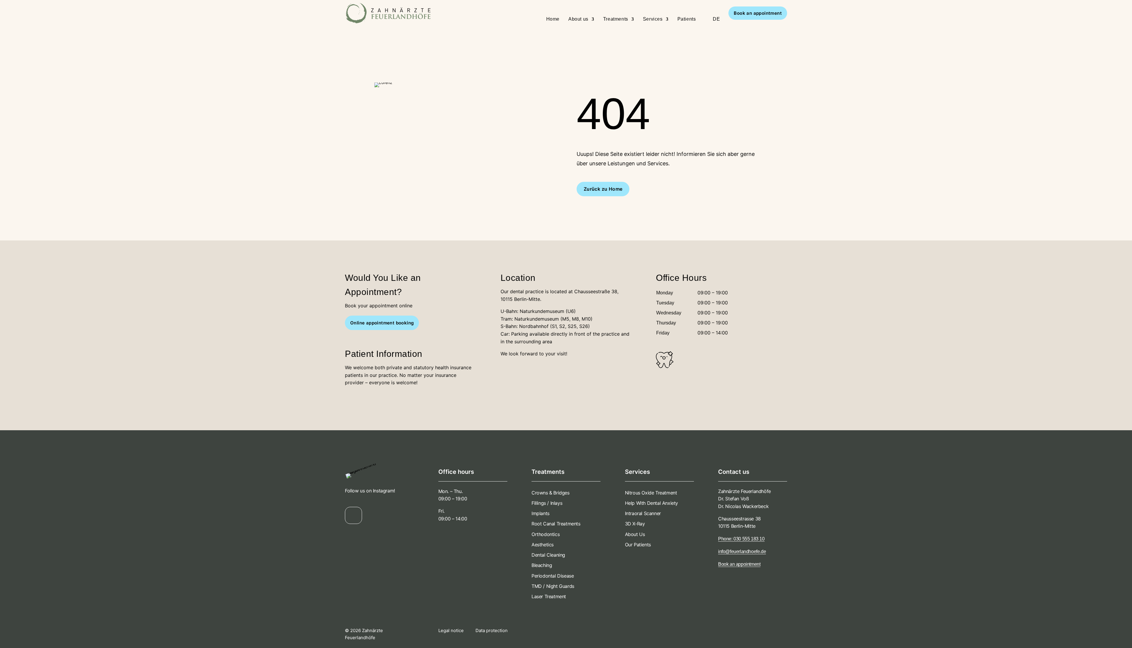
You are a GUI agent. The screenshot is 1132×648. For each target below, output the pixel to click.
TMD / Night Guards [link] (553, 586)
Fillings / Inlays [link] (547, 503)
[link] (356, 13)
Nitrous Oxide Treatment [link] (651, 493)
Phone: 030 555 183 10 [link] (741, 538)
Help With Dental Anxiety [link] (651, 503)
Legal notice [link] (451, 630)
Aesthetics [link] (543, 545)
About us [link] (578, 19)
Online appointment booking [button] (382, 323)
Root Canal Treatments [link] (556, 524)
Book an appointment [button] (758, 13)
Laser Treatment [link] (549, 596)
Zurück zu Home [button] (603, 189)
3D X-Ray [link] (635, 524)
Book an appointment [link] (739, 564)
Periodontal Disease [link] (553, 576)
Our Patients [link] (638, 545)
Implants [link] (540, 513)
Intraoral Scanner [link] (643, 513)
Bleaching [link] (542, 565)
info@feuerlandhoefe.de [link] (742, 551)
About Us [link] (635, 534)
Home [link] (553, 19)
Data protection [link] (491, 630)
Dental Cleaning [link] (548, 555)
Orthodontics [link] (546, 534)
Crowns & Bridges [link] (551, 493)
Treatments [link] (615, 19)
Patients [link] (686, 19)
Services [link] (653, 19)
